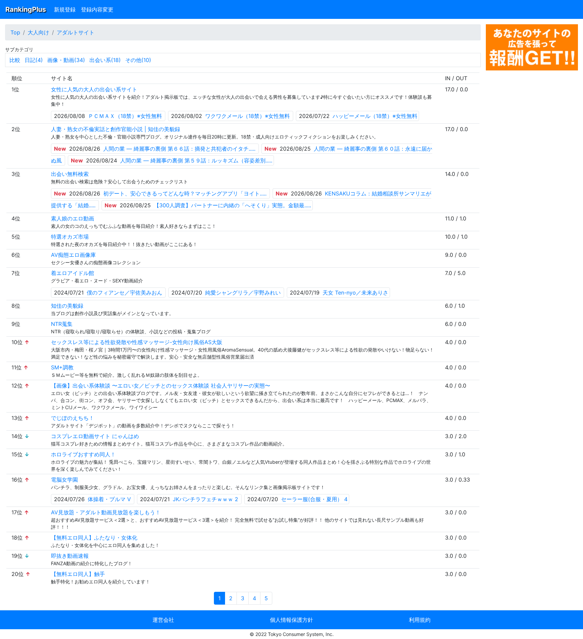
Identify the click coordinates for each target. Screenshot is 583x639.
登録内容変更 (97, 9)
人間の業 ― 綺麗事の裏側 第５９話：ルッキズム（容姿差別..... (196, 160)
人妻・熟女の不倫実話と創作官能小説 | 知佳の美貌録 (115, 129)
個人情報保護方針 (291, 619)
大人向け (38, 32)
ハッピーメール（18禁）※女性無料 (375, 116)
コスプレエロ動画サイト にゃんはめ (95, 436)
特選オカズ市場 (70, 236)
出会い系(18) (105, 60)
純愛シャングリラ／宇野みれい (243, 292)
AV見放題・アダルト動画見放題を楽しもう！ (106, 512)
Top (15, 32)
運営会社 (163, 619)
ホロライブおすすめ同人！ (83, 454)
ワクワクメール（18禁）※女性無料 (247, 116)
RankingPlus (25, 9)
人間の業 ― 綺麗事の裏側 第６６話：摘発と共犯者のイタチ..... (179, 148)
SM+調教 (62, 367)
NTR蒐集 (62, 324)
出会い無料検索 (70, 174)
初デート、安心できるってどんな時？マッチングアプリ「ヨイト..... (185, 193)
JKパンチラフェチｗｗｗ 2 (205, 499)
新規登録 (65, 9)
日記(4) (34, 60)
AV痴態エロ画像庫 (73, 254)
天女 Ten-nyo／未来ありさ (355, 292)
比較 (14, 60)
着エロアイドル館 (72, 273)
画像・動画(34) (66, 60)
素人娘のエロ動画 (72, 218)
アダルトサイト (75, 32)
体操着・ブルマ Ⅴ (109, 499)
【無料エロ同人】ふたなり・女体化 (94, 537)
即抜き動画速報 (70, 555)
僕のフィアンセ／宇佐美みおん (124, 292)
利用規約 (420, 619)
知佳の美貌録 (67, 305)
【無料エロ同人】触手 (78, 574)
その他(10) (138, 60)
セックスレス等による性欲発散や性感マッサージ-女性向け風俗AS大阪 (136, 342)
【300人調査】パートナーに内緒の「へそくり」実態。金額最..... (232, 205)
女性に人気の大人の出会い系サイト (94, 89)
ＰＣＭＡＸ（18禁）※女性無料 (125, 116)
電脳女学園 (64, 479)
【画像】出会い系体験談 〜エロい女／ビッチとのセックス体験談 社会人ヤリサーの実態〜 (160, 385)
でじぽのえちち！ (72, 418)
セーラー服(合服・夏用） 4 (314, 499)
